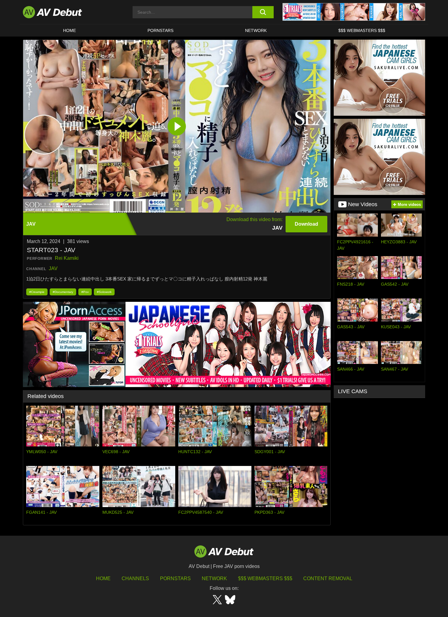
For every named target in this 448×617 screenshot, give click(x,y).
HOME (69, 30)
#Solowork (104, 292)
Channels (135, 578)
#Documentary (63, 292)
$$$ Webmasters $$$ (361, 30)
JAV (53, 268)
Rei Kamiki (67, 258)
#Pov (85, 292)
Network (256, 30)
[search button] (262, 12)
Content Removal (327, 578)
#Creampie (36, 292)
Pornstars (160, 30)
